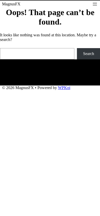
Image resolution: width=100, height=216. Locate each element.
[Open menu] (95, 4)
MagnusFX (11, 4)
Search (88, 53)
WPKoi (64, 87)
